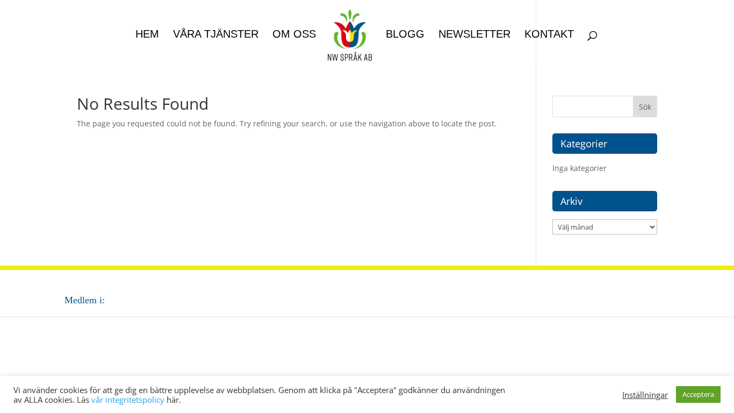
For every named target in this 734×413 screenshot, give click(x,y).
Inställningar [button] (645, 395)
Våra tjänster (215, 35)
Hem (147, 35)
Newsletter (474, 35)
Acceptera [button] (698, 394)
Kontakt (549, 35)
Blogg (405, 35)
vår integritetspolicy (127, 399)
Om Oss (294, 35)
